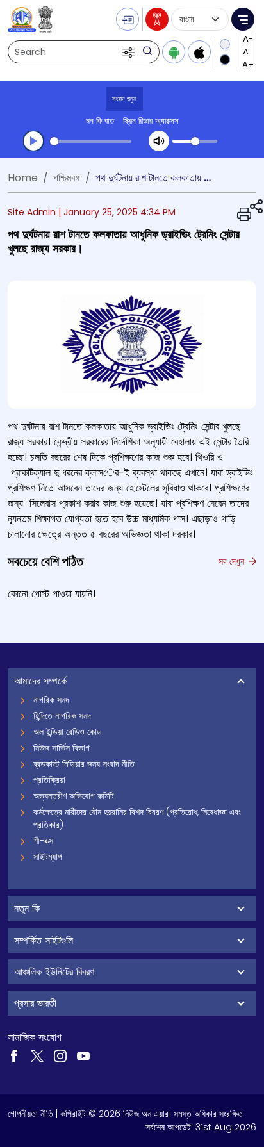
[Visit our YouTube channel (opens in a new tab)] (83, 1054)
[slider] (90, 141)
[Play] (33, 141)
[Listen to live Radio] (157, 19)
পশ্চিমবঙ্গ (66, 177)
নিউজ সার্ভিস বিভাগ (61, 747)
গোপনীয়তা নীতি (30, 1113)
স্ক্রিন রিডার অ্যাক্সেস (151, 121)
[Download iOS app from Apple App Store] (199, 51)
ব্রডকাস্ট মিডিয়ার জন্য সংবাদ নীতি (84, 763)
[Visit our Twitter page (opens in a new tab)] (37, 1054)
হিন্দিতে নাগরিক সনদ (62, 715)
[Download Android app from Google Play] (173, 51)
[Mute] (159, 141)
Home (23, 177)
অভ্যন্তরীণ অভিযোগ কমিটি (73, 795)
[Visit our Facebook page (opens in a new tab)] (14, 1054)
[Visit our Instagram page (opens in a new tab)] (60, 1054)
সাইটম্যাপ (47, 856)
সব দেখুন (233, 561)
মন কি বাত (100, 121)
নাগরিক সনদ (51, 699)
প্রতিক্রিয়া (49, 779)
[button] (129, 52)
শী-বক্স (43, 840)
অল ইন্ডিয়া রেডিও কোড (67, 731)
